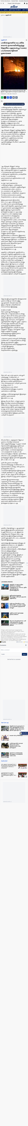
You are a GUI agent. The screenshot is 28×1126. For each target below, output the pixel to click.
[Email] (13, 97)
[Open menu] (1, 3)
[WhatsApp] (2, 97)
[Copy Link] (16, 97)
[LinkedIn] (11, 97)
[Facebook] (8, 97)
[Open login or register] (27, 3)
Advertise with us (7, 37)
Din (2, 101)
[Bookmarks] (24, 3)
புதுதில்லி (4, 40)
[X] (5, 97)
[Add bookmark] (26, 40)
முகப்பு (5, 9)
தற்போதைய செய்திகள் (15, 9)
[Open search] (3, 3)
